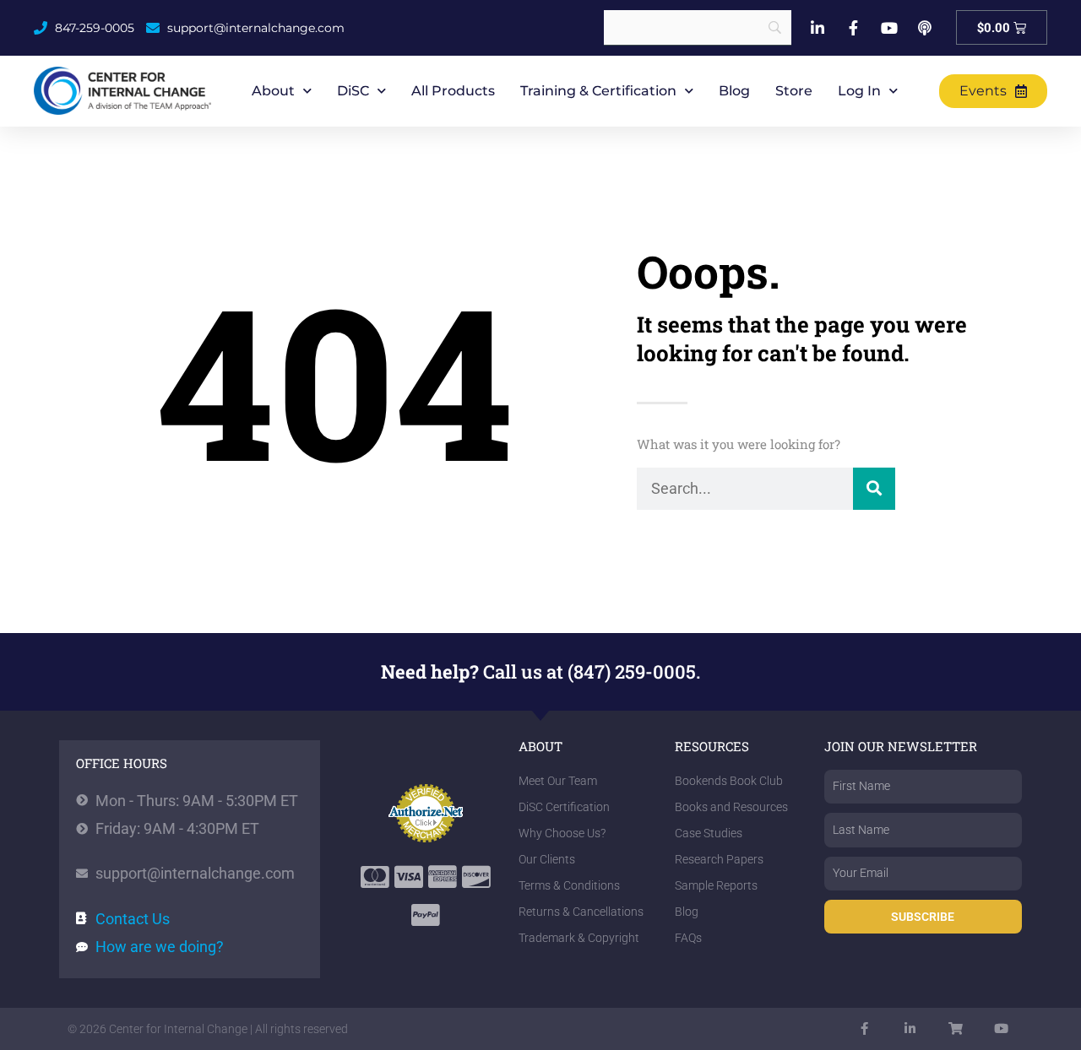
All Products (453, 91)
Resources (712, 746)
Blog (734, 91)
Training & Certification (598, 91)
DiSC (353, 91)
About (273, 91)
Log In (859, 91)
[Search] (874, 489)
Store (793, 91)
